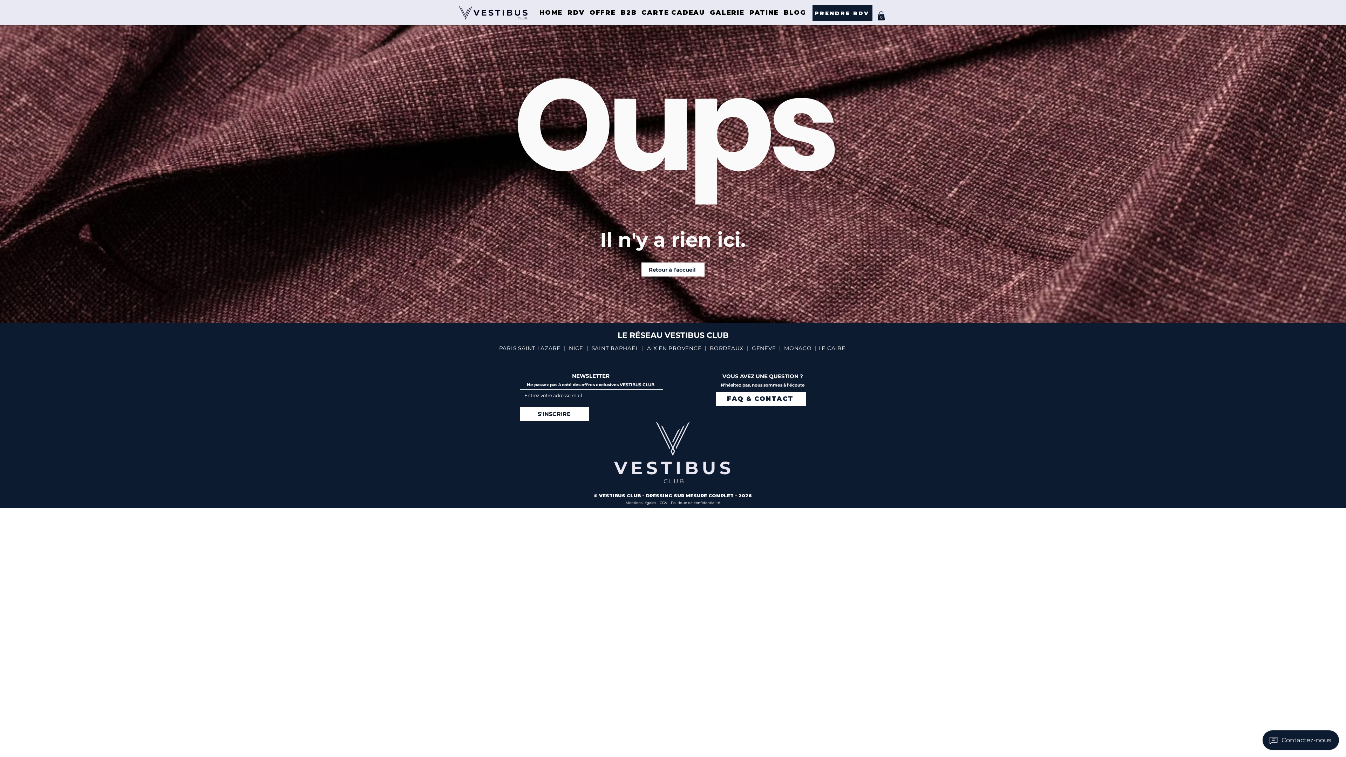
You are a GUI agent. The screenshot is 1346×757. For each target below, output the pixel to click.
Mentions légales (641, 502)
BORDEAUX (726, 348)
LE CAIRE (831, 348)
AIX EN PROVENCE (674, 348)
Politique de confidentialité (695, 502)
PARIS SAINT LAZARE (530, 348)
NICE (576, 348)
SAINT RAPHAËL (615, 348)
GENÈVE (764, 348)
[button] (881, 15)
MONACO (798, 348)
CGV (664, 502)
